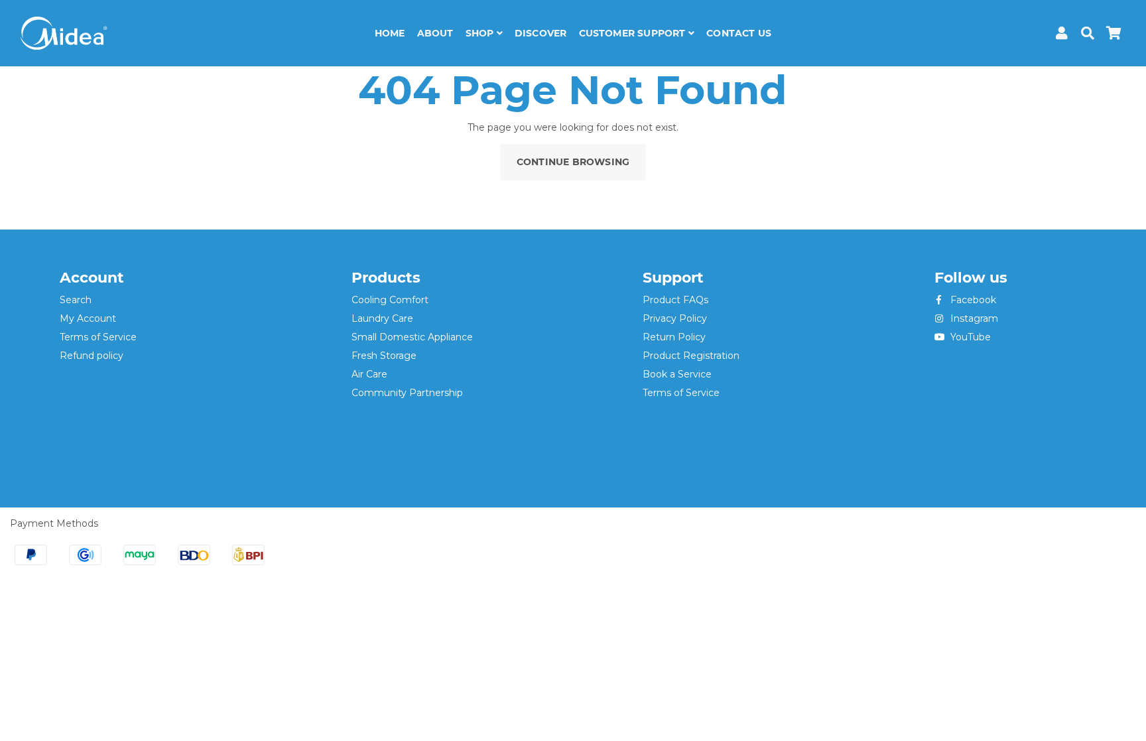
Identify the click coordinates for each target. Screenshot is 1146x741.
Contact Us (738, 33)
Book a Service (677, 374)
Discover (541, 33)
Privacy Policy (675, 318)
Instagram (973, 318)
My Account (88, 318)
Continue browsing (573, 162)
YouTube (969, 337)
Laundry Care (382, 318)
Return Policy (674, 337)
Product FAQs (675, 300)
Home (390, 33)
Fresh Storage (383, 356)
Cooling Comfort (389, 300)
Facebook (972, 300)
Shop (481, 33)
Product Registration (691, 356)
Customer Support (633, 33)
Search (76, 300)
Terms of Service (98, 337)
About (435, 33)
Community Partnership (407, 393)
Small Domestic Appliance (412, 337)
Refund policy (91, 356)
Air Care (369, 374)
